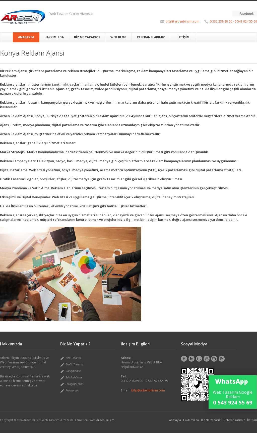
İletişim (252, 420)
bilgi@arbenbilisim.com (182, 21)
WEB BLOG (118, 37)
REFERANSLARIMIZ (151, 37)
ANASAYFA (26, 37)
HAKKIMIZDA (54, 37)
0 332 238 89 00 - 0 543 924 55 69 (233, 21)
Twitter (191, 359)
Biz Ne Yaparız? (211, 420)
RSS (222, 359)
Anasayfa (175, 420)
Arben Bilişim (105, 420)
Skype (214, 359)
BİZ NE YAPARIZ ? (87, 37)
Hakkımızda (191, 420)
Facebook (246, 14)
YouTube (207, 359)
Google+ (199, 359)
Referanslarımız (234, 420)
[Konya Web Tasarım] (23, 17)
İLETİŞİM (182, 37)
